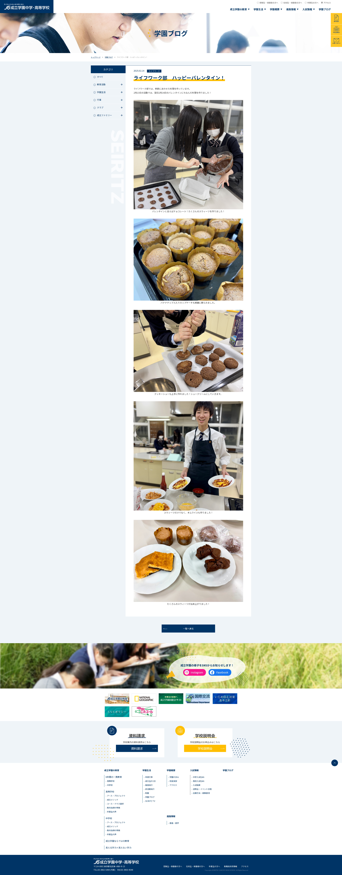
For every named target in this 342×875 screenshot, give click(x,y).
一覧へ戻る (188, 628)
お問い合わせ (336, 43)
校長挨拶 (173, 781)
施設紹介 (149, 785)
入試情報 (307, 9)
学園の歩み (174, 777)
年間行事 (149, 777)
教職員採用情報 (230, 866)
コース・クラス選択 (115, 803)
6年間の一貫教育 (114, 776)
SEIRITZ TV (150, 801)
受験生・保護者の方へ (268, 2)
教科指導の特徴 (113, 807)
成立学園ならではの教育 (117, 840)
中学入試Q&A (198, 777)
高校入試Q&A (198, 781)
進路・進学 (174, 823)
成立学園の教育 (238, 9)
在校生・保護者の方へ (292, 2)
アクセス (327, 2)
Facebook (222, 672)
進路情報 (291, 9)
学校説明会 (336, 32)
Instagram (197, 672)
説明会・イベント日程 (202, 789)
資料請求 (336, 21)
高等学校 (110, 781)
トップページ (95, 57)
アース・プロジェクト (116, 795)
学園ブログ (325, 9)
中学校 (110, 785)
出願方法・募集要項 (201, 793)
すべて (100, 76)
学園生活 (258, 9)
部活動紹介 (150, 789)
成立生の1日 (150, 781)
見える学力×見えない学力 (118, 847)
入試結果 (196, 785)
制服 (147, 793)
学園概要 (274, 9)
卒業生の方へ (312, 2)
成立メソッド (112, 799)
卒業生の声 (111, 811)
